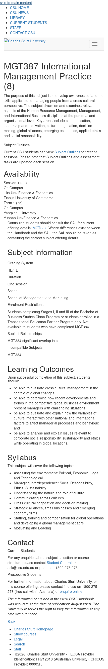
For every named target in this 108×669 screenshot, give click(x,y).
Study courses (25, 633)
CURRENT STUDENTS (28, 22)
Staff (17, 648)
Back (11, 621)
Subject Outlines (67, 151)
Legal (18, 638)
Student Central (59, 562)
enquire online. (71, 591)
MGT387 (39, 227)
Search (19, 643)
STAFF (15, 27)
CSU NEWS (19, 12)
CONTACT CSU (22, 32)
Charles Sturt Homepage (33, 628)
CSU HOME (19, 7)
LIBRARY (17, 17)
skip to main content (16, 2)
